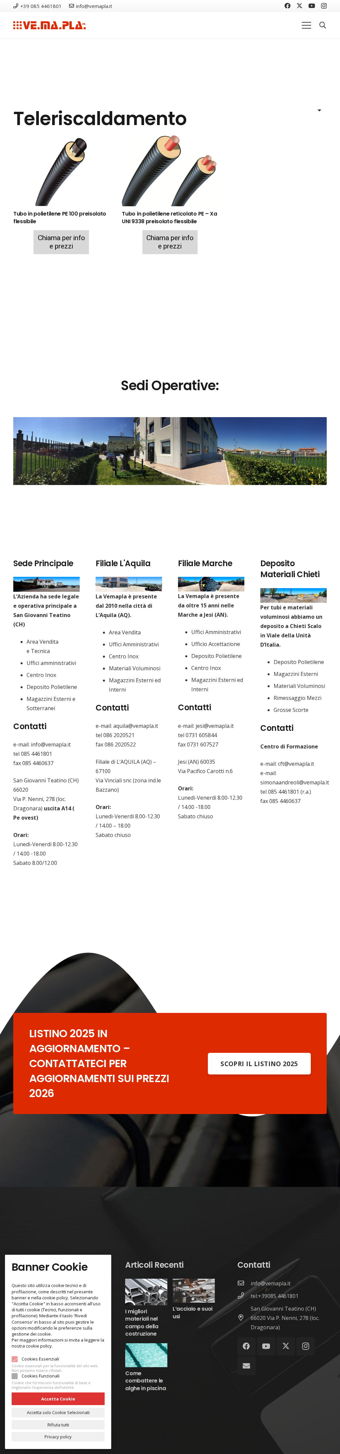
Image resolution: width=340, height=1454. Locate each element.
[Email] (246, 1366)
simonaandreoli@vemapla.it (294, 782)
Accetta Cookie (58, 1399)
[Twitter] (299, 6)
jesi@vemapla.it (215, 725)
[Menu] (306, 25)
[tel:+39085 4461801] (244, 1296)
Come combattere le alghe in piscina (145, 1381)
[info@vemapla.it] (244, 1283)
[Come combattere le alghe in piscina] (146, 1348)
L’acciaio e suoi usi (192, 1312)
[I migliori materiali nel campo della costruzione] (146, 1283)
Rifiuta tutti (58, 1425)
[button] (322, 25)
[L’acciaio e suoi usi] (194, 1283)
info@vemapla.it (51, 744)
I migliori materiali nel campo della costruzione (141, 1323)
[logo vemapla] (49, 25)
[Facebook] (288, 6)
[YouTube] (311, 6)
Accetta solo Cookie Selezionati (58, 1412)
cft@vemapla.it (296, 763)
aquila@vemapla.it (135, 725)
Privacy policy (58, 1437)
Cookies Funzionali (40, 1376)
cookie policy (39, 1346)
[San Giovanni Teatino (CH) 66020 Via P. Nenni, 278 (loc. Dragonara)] (244, 1318)
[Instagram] (324, 6)
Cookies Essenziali (40, 1359)
